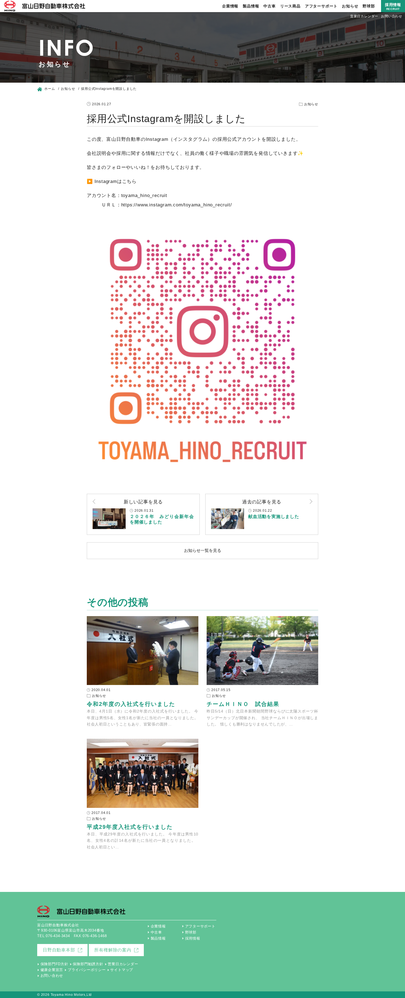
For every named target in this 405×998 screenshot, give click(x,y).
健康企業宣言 (51, 970)
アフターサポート (321, 6)
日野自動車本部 (59, 950)
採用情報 (393, 6)
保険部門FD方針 (54, 964)
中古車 (269, 6)
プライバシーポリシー (87, 970)
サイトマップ (121, 970)
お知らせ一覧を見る (202, 550)
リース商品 (290, 6)
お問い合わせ (391, 16)
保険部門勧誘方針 (88, 964)
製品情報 (251, 6)
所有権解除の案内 (112, 950)
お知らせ (350, 6)
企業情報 (230, 6)
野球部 (369, 6)
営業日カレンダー (364, 16)
